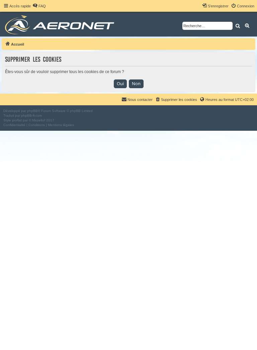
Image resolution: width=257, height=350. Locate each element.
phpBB (32, 111)
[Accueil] (61, 24)
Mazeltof (38, 120)
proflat (17, 120)
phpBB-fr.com (31, 115)
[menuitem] (39, 6)
